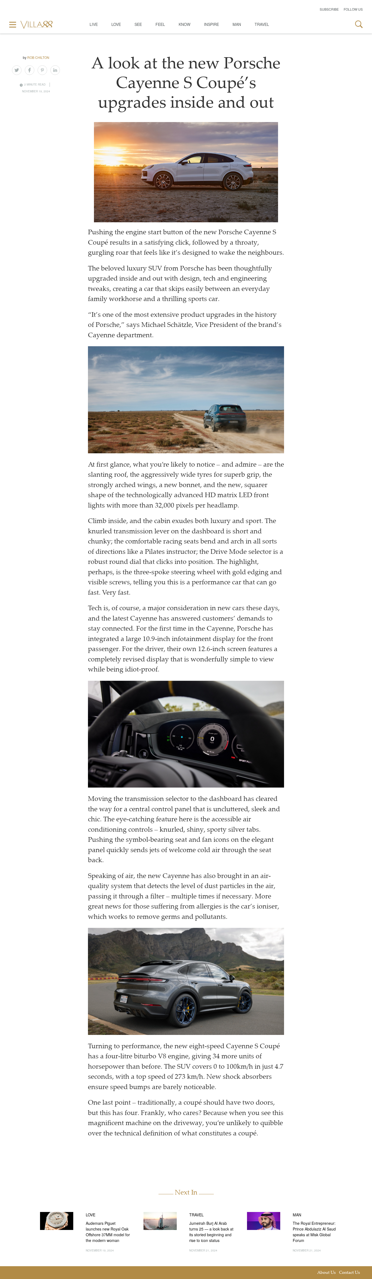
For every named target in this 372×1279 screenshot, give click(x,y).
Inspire (211, 24)
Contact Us (349, 1273)
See (138, 24)
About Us (326, 1273)
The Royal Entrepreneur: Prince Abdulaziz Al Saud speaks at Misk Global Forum (314, 1231)
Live (94, 24)
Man (237, 24)
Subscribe (329, 9)
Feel (160, 24)
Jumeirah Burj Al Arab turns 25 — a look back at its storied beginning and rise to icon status (211, 1231)
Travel (262, 24)
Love (116, 24)
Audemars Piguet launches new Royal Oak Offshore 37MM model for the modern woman (108, 1231)
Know (184, 24)
